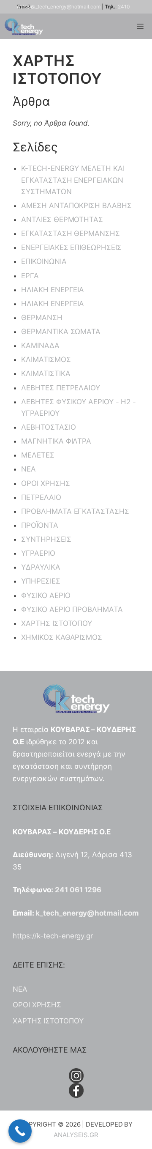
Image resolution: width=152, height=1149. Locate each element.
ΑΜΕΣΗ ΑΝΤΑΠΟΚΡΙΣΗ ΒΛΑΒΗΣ (76, 205)
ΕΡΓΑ (30, 275)
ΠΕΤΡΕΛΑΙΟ (41, 497)
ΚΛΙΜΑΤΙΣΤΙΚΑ (45, 373)
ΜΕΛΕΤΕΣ (37, 455)
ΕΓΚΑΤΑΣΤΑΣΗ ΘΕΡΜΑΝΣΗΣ (70, 233)
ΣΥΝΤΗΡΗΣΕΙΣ (46, 539)
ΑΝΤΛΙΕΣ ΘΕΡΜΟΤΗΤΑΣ (62, 219)
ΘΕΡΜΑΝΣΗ (41, 317)
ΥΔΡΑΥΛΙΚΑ (40, 567)
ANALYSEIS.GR (76, 1135)
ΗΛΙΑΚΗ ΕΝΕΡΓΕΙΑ (52, 289)
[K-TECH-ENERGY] (23, 26)
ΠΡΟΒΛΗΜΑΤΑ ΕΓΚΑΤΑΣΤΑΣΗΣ (75, 511)
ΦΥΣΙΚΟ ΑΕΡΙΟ (45, 595)
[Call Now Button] (20, 1131)
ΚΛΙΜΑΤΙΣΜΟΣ (46, 359)
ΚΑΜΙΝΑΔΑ (40, 345)
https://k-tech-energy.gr (53, 936)
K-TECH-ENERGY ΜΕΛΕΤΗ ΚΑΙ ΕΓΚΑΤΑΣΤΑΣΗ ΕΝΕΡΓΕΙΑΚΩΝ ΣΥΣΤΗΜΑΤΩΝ (72, 179)
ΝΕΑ (28, 469)
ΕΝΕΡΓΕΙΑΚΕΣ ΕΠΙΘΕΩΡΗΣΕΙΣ (71, 247)
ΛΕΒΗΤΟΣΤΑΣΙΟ (48, 427)
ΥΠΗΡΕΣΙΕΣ (40, 581)
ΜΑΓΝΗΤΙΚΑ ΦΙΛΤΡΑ (56, 441)
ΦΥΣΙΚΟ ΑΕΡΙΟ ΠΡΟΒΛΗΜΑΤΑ (71, 609)
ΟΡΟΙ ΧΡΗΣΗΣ (45, 483)
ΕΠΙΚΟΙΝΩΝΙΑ (43, 261)
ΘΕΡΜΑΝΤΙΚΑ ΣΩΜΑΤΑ (60, 331)
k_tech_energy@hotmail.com (66, 6)
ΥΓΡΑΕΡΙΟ (38, 553)
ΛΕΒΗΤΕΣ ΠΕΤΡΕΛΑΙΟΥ (60, 388)
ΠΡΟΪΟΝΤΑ (39, 525)
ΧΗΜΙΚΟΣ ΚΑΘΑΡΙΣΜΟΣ (61, 637)
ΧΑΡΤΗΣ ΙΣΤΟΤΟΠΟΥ (56, 623)
